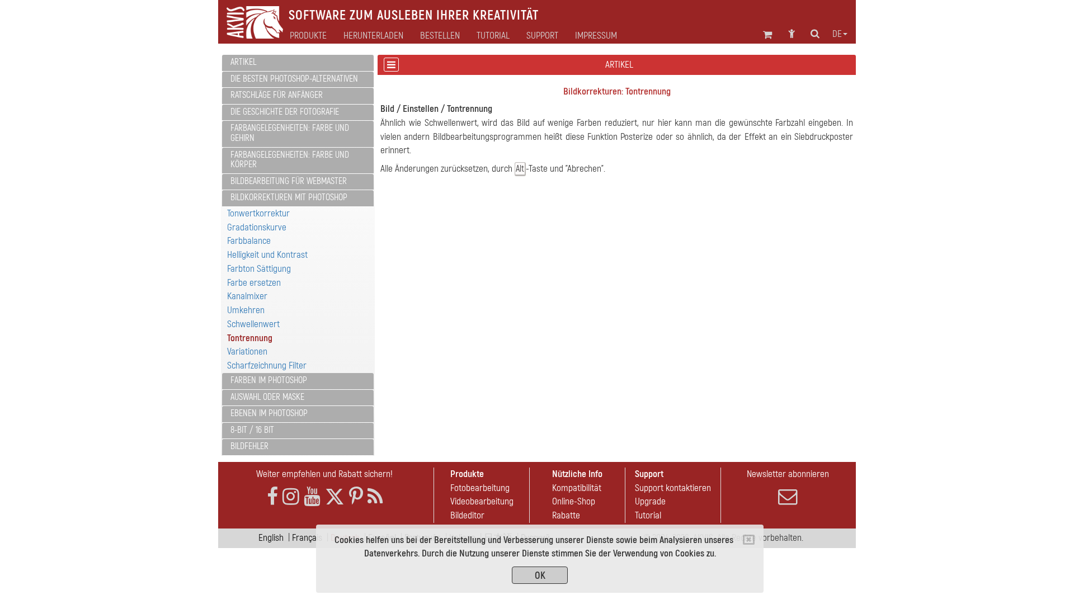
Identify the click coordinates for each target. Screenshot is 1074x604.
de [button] (837, 34)
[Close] (749, 540)
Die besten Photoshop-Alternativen (294, 78)
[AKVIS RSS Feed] (375, 497)
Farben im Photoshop (268, 380)
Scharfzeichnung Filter (267, 365)
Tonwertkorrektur (258, 213)
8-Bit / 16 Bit (252, 430)
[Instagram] (290, 497)
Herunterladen (373, 35)
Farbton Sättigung (259, 269)
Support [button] (542, 35)
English (271, 538)
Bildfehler (249, 446)
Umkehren (246, 310)
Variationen (247, 351)
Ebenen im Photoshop (269, 413)
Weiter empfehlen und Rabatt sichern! (324, 474)
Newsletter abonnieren (788, 474)
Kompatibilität (576, 488)
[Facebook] (272, 497)
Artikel (243, 62)
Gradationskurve (256, 227)
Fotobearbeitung (480, 488)
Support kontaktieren (673, 488)
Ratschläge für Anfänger (276, 95)
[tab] (298, 63)
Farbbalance (249, 241)
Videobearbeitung (482, 501)
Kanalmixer (247, 296)
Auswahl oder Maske (267, 397)
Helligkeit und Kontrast (267, 255)
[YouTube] (312, 497)
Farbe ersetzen (254, 283)
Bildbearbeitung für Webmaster (288, 181)
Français (307, 538)
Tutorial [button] (493, 35)
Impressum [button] (596, 35)
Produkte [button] (308, 35)
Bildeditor (467, 515)
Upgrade (650, 501)
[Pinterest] (356, 497)
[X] (335, 497)
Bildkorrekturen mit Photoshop (288, 197)
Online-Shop (573, 501)
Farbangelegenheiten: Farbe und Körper (289, 160)
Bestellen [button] (440, 35)
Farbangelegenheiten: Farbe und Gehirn (289, 133)
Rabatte (566, 515)
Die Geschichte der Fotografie (284, 111)
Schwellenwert (253, 324)
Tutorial (648, 515)
